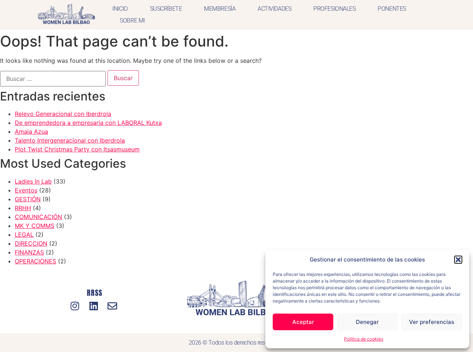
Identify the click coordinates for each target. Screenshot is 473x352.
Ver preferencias (431, 321)
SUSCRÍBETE (166, 8)
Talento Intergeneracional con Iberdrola (70, 140)
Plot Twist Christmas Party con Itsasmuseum (77, 149)
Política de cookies (363, 339)
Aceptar (303, 321)
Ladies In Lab (33, 181)
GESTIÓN (28, 199)
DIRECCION (31, 243)
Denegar (367, 321)
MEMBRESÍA (219, 8)
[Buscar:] (53, 78)
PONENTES (392, 8)
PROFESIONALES (334, 8)
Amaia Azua (31, 131)
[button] (458, 259)
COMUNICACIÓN (38, 217)
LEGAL (24, 234)
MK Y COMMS (34, 225)
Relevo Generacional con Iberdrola (63, 113)
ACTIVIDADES (274, 8)
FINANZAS (29, 252)
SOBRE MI (132, 20)
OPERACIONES (35, 261)
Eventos (26, 190)
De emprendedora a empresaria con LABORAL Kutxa (88, 122)
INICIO (119, 8)
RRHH (23, 208)
